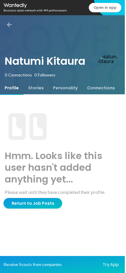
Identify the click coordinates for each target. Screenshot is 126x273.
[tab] (11, 88)
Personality (65, 88)
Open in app (105, 7)
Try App (111, 264)
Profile (12, 88)
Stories (36, 88)
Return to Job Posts (33, 203)
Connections (101, 88)
